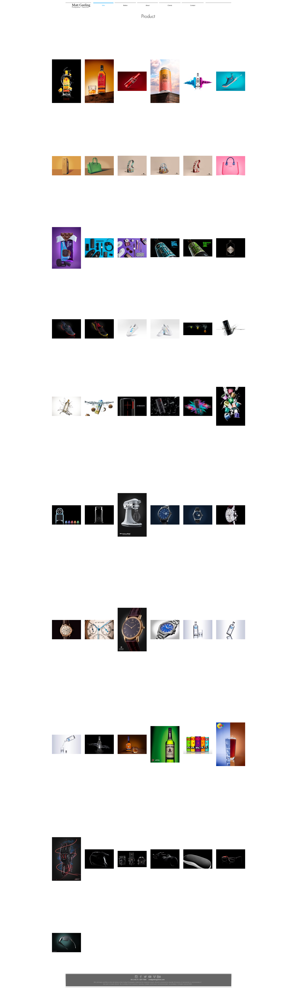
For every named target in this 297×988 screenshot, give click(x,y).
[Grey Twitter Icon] (145, 977)
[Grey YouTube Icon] (150, 977)
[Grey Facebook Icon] (141, 977)
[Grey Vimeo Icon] (154, 977)
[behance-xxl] (159, 977)
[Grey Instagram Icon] (136, 977)
